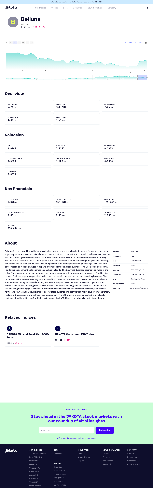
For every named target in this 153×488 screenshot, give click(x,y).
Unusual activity (61, 474)
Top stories (108, 461)
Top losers (58, 482)
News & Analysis (95, 8)
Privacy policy (133, 465)
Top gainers (59, 478)
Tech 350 (33, 482)
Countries (77, 8)
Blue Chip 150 (35, 457)
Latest (106, 454)
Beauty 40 (34, 472)
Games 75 (33, 465)
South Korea (84, 457)
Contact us (132, 461)
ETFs (65, 8)
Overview (58, 467)
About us (131, 454)
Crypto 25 (34, 461)
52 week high (60, 485)
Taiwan (81, 454)
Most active (59, 471)
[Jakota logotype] (11, 9)
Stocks (54, 8)
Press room (132, 457)
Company (112, 8)
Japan (81, 461)
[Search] (146, 8)
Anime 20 (33, 475)
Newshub (107, 465)
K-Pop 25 (33, 479)
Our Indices (40, 8)
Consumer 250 (36, 486)
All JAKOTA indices (37, 454)
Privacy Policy (90, 438)
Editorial (107, 457)
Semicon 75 (34, 468)
